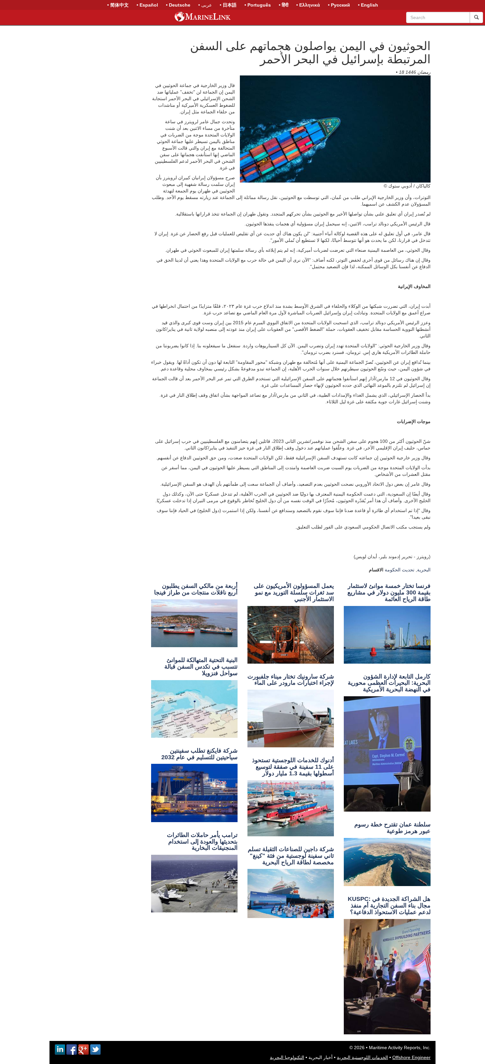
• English (368, 5)
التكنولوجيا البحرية (287, 1057)
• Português (257, 5)
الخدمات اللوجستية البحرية (362, 1057)
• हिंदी (283, 5)
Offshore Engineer (411, 1057)
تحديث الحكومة (399, 569)
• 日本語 (228, 5)
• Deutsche (178, 5)
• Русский (339, 5)
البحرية (424, 569)
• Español (147, 5)
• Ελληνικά (308, 5)
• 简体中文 (118, 5)
